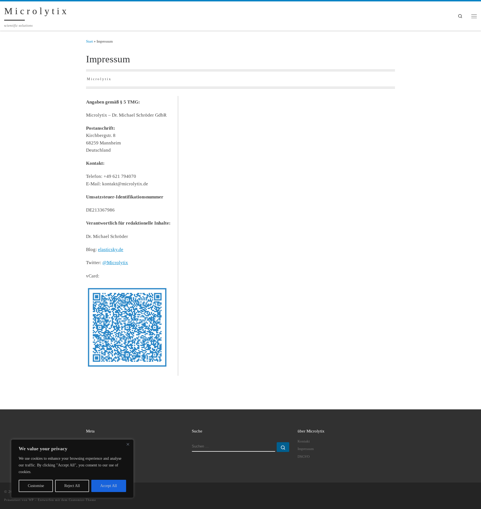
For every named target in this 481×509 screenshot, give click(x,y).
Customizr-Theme (82, 499)
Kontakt (304, 441)
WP (31, 499)
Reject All (72, 486)
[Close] (127, 444)
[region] (72, 468)
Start (89, 41)
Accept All (108, 486)
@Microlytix (115, 262)
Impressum (306, 449)
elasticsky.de (110, 249)
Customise (36, 486)
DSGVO (304, 457)
